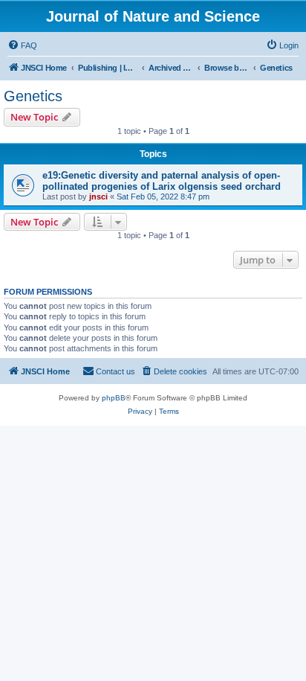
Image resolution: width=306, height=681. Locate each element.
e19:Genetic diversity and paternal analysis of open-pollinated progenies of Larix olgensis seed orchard (161, 181)
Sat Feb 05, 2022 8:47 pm (163, 196)
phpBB (114, 398)
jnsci (98, 196)
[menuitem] (22, 45)
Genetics (33, 96)
